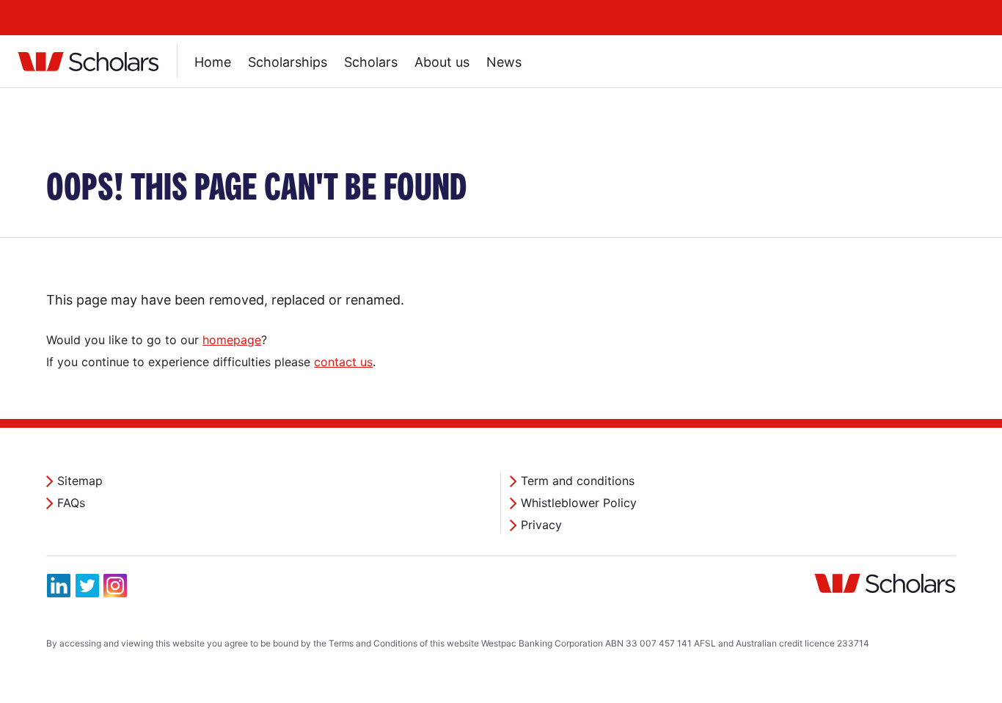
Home (212, 62)
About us (441, 62)
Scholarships (287, 62)
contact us (343, 361)
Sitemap (80, 480)
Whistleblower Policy (579, 502)
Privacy (541, 524)
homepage (231, 339)
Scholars (371, 62)
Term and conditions (578, 480)
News (504, 62)
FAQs (71, 502)
